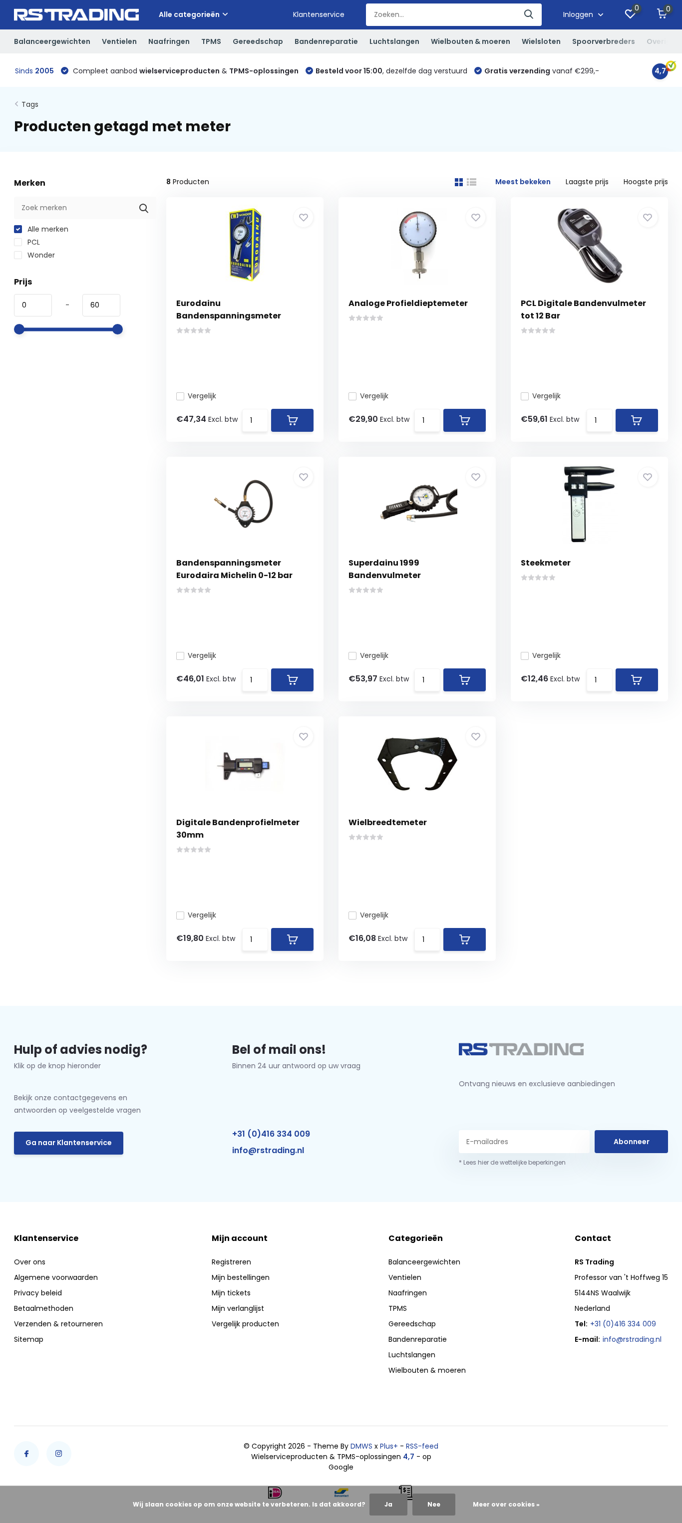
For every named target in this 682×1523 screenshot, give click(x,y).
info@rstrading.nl (268, 1150)
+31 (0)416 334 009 (271, 1134)
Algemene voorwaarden (56, 1277)
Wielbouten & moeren (470, 41)
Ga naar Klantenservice (68, 1143)
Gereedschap (258, 41)
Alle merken (46, 229)
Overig (659, 41)
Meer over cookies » (506, 1504)
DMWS (361, 1446)
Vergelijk (202, 396)
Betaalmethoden (43, 1308)
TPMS (211, 41)
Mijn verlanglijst (238, 1308)
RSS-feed (422, 1446)
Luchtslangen (394, 41)
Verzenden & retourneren (58, 1324)
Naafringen (169, 41)
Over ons (29, 1262)
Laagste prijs (587, 182)
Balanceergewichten (52, 41)
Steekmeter (546, 563)
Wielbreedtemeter (387, 822)
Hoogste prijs (646, 182)
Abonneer (632, 1142)
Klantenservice (318, 14)
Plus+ (389, 1446)
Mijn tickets (231, 1293)
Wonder (40, 255)
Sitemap (28, 1339)
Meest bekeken (523, 182)
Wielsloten (541, 41)
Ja (388, 1504)
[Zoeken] (529, 14)
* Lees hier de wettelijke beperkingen (512, 1162)
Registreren (231, 1262)
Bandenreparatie (326, 41)
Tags (29, 104)
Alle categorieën (189, 14)
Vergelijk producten (245, 1324)
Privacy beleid (38, 1293)
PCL (32, 242)
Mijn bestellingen (241, 1277)
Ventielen (119, 41)
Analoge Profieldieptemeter (408, 303)
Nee (433, 1504)
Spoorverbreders (603, 41)
